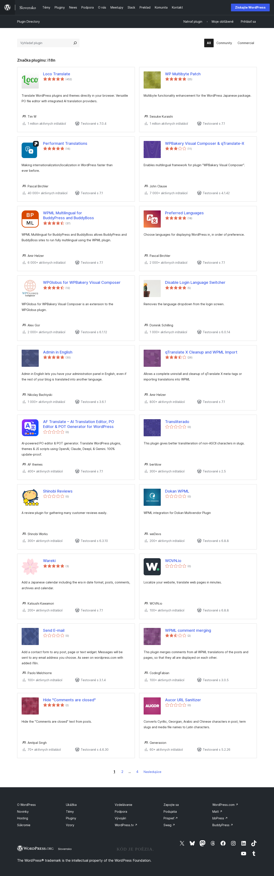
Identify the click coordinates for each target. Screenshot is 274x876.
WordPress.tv (126, 825)
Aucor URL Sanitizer (183, 700)
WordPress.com (225, 804)
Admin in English (57, 352)
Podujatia (170, 811)
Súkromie (23, 825)
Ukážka (71, 804)
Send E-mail (53, 630)
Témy (70, 811)
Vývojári (120, 818)
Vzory (70, 825)
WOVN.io (173, 560)
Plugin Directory (28, 21)
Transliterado (177, 421)
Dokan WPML (177, 491)
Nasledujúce (152, 772)
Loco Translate (56, 74)
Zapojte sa (171, 804)
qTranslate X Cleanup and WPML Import (201, 352)
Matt (217, 811)
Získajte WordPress (250, 7)
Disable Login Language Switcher (195, 282)
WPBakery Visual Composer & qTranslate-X (204, 143)
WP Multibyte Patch (183, 74)
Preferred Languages (184, 213)
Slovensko (65, 849)
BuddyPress (222, 825)
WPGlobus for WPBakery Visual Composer (82, 282)
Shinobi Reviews (58, 491)
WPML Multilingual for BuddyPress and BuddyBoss (68, 215)
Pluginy (71, 818)
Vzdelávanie (123, 804)
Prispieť (171, 818)
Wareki (49, 560)
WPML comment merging (188, 630)
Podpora (121, 811)
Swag (169, 825)
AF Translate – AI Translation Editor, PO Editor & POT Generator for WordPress (78, 424)
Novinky (23, 811)
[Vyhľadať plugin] (75, 43)
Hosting (22, 818)
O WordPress (26, 804)
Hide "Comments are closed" (69, 700)
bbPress (220, 818)
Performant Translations (65, 143)
